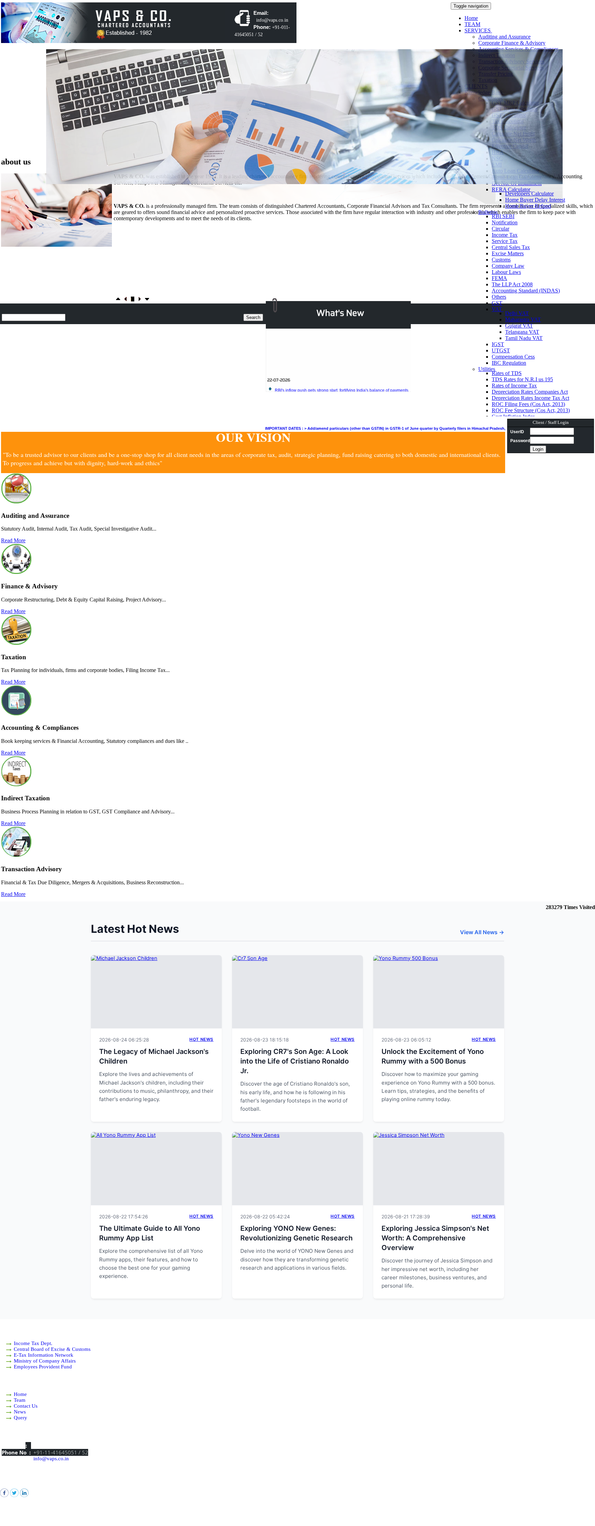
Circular (500, 229)
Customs (501, 260)
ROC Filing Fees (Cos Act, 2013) (528, 404)
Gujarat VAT (519, 326)
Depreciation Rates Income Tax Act (530, 398)
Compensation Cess (513, 357)
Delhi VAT (517, 313)
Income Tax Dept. (33, 1343)
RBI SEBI (503, 216)
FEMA (499, 278)
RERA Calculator (512, 189)
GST (497, 303)
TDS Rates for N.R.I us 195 (522, 379)
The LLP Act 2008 (512, 284)
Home (471, 18)
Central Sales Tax (511, 247)
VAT (497, 309)
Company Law (508, 266)
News (20, 1412)
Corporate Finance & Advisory (511, 43)
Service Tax (505, 241)
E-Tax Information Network (43, 1355)
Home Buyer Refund (528, 206)
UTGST (501, 350)
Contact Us (26, 1406)
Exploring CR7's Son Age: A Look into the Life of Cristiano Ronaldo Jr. (294, 1061)
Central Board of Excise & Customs (52, 1349)
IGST (498, 344)
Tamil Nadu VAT (524, 338)
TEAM (472, 24)
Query (20, 1417)
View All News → (482, 932)
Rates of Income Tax (514, 385)
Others (499, 297)
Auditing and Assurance (504, 37)
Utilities (487, 369)
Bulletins (488, 212)
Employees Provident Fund (43, 1366)
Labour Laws (506, 272)
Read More (13, 540)
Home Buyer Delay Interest (535, 200)
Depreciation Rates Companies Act (530, 392)
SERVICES (478, 30)
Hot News (201, 1039)
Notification (505, 222)
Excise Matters (508, 253)
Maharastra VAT (523, 319)
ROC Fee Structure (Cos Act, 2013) (531, 410)
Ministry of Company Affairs (45, 1361)
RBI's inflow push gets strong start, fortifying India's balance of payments (341, 370)
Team (19, 1400)
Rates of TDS (507, 373)
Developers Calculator (529, 193)
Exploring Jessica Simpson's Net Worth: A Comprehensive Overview (435, 1238)
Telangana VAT (522, 332)
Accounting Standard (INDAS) (526, 291)
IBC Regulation (509, 363)
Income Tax (505, 235)
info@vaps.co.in (51, 1458)
